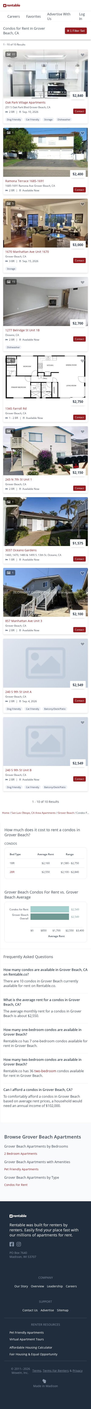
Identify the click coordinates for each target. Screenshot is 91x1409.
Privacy (78, 1371)
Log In (82, 16)
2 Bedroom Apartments (20, 1154)
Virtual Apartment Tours (27, 1339)
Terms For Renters (56, 1371)
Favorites (33, 16)
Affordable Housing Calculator (31, 1347)
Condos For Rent (16, 1185)
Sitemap (63, 1310)
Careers (13, 16)
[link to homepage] (45, 1216)
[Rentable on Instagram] (20, 1246)
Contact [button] (79, 111)
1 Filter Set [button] (77, 30)
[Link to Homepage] (11, 5)
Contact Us (30, 1310)
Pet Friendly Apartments (21, 1169)
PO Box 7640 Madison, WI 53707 (23, 1255)
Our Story (21, 1286)
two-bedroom (45, 1071)
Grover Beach (66, 813)
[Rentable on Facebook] (13, 1246)
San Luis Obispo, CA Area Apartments (33, 813)
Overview (37, 1286)
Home (6, 813)
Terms (36, 1371)
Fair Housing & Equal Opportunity (33, 1354)
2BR (12, 872)
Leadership (55, 1286)
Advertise (47, 1310)
